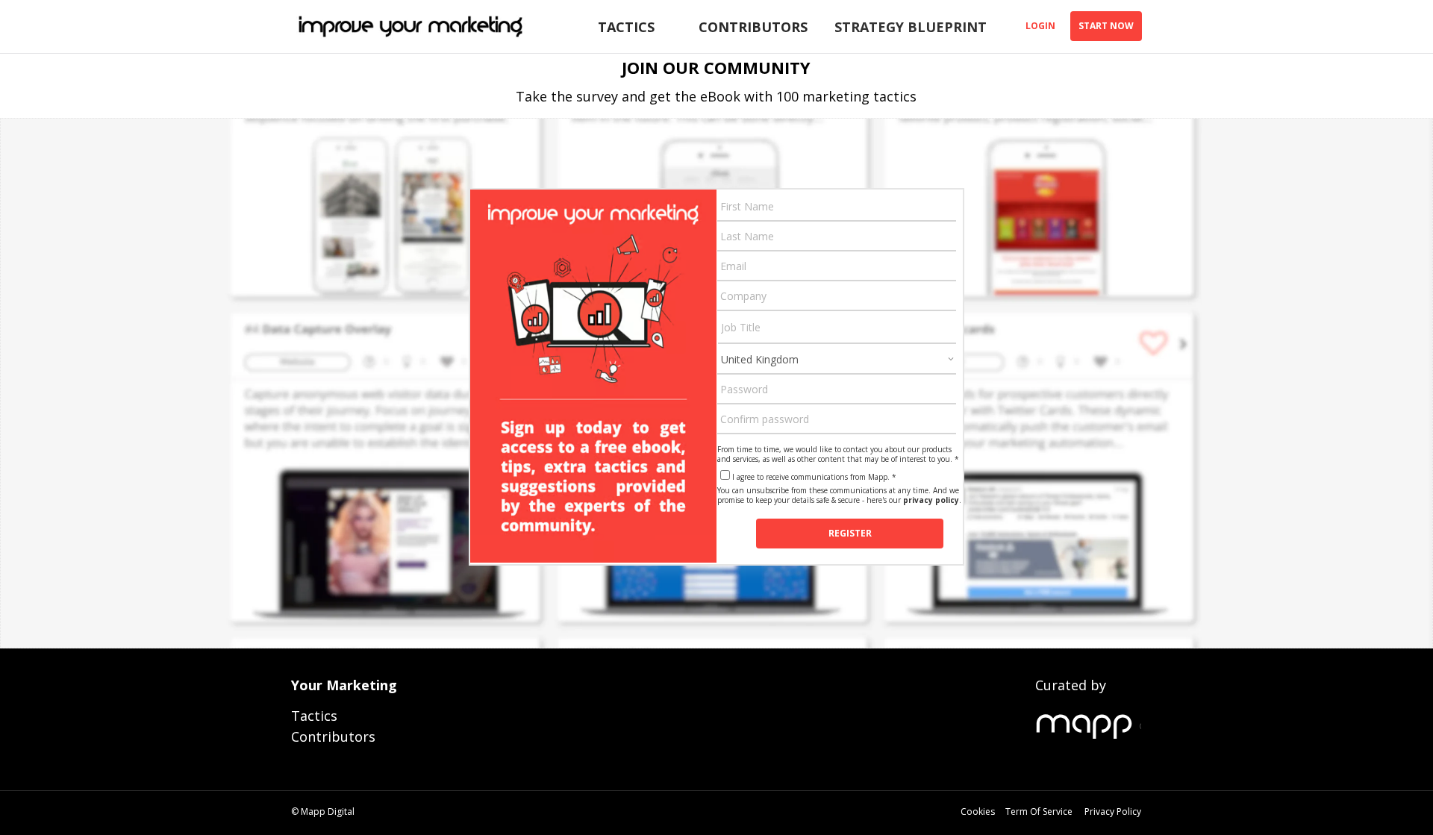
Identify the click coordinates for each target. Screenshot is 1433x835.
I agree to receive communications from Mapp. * (814, 477)
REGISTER (850, 533)
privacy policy (931, 500)
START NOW (1106, 25)
